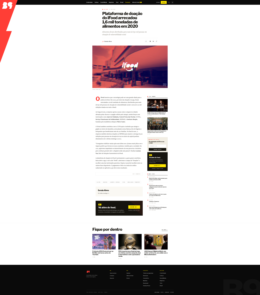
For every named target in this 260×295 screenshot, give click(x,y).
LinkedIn (167, 292)
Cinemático (146, 278)
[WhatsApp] (150, 41)
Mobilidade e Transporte (134, 182)
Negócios (111, 2)
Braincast (145, 275)
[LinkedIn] (153, 41)
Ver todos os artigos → (103, 193)
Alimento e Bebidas (115, 182)
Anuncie (112, 278)
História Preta (146, 285)
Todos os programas (148, 273)
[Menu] (172, 2)
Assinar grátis (157, 149)
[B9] (9, 2)
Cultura (96, 2)
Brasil (121, 2)
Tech (117, 2)
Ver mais (165, 229)
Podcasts (127, 2)
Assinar (128, 273)
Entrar (158, 2)
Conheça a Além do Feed (133, 210)
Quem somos (113, 273)
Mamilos (145, 280)
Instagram (157, 292)
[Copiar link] (156, 41)
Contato (112, 275)
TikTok (162, 292)
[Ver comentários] (146, 41)
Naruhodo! (145, 283)
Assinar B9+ (134, 207)
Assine (163, 2)
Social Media (103, 2)
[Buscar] (169, 2)
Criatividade (89, 2)
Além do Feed (135, 2)
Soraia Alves (108, 41)
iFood (123, 182)
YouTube (172, 292)
